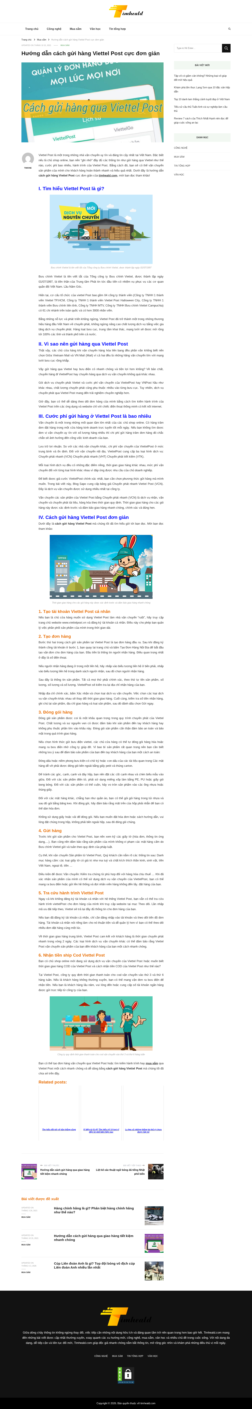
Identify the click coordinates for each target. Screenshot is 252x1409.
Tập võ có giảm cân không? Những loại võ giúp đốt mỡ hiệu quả (200, 77)
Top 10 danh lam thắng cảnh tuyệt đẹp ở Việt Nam (202, 99)
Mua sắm (75, 28)
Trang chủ (31, 28)
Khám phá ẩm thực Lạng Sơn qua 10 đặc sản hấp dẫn (202, 89)
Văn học (95, 28)
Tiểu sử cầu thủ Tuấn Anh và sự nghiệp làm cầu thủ (200, 108)
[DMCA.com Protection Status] (126, 1375)
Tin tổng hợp (117, 28)
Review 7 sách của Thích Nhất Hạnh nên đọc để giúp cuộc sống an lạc (201, 120)
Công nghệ (54, 28)
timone (28, 168)
